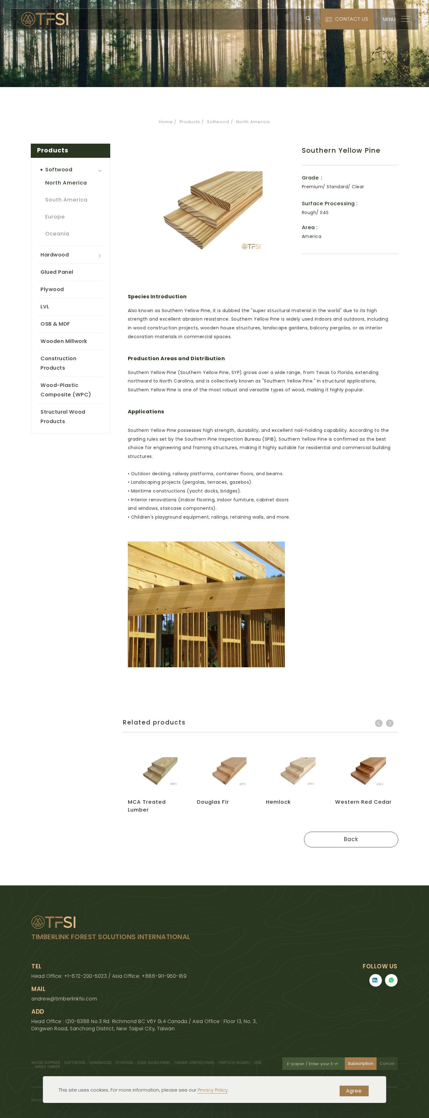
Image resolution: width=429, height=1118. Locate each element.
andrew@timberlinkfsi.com (64, 998)
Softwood (218, 122)
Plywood (52, 289)
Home (166, 122)
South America (66, 199)
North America (253, 122)
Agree (354, 1091)
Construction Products (58, 363)
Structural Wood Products (63, 416)
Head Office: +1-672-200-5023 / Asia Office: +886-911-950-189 (109, 976)
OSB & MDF (55, 324)
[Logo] (44, 18)
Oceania (57, 233)
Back (351, 839)
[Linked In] (375, 980)
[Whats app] (391, 980)
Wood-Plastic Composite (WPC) (66, 390)
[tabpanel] (214, 43)
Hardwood (55, 254)
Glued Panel (57, 272)
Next (390, 723)
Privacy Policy (213, 1090)
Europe (55, 216)
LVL (45, 306)
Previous (379, 723)
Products (190, 122)
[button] (308, 18)
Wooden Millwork (64, 341)
